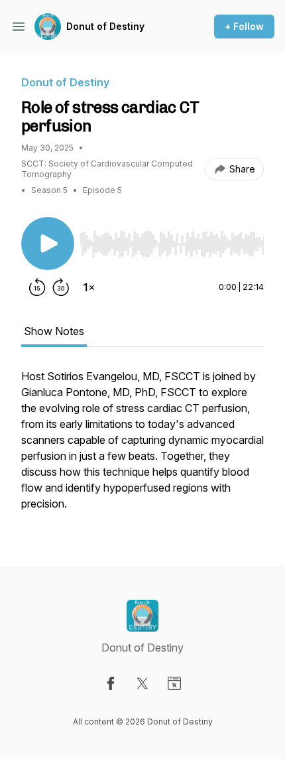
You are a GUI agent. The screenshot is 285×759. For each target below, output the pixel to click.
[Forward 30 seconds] (61, 287)
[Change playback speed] (89, 287)
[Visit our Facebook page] (110, 683)
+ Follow (244, 26)
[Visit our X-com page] (142, 683)
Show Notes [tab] (54, 331)
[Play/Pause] (47, 243)
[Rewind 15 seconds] (37, 287)
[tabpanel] (142, 446)
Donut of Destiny (105, 26)
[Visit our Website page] (174, 683)
